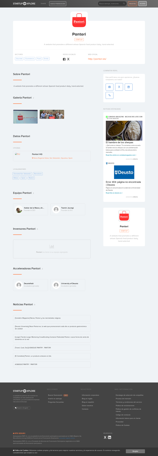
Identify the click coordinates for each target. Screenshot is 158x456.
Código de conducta (123, 415)
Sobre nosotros (87, 405)
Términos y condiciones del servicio (129, 402)
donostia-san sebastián (22, 174)
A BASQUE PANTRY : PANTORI (26, 364)
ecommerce (29, 59)
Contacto (85, 409)
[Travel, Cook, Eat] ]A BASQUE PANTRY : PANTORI (33, 348)
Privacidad (119, 422)
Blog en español (88, 402)
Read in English (22, 408)
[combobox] (112, 3)
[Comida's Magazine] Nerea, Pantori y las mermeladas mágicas (38, 318)
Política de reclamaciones (125, 405)
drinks (46, 59)
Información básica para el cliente (128, 418)
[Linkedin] (109, 437)
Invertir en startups (55, 399)
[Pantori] (52, 114)
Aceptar (135, 451)
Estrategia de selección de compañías (129, 395)
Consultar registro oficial (67, 438)
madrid (31, 178)
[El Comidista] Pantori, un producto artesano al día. (33, 356)
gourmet (19, 59)
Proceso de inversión (123, 399)
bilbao (16, 178)
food (39, 59)
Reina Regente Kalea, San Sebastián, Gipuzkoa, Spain (53, 158)
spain (23, 178)
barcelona (38, 174)
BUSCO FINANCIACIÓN (58, 4)
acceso (142, 3)
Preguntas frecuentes (56, 402)
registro (132, 4)
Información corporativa (90, 395)
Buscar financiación (57, 395)
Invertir (43, 3)
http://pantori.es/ (97, 58)
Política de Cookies (123, 425)
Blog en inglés (87, 399)
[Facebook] (64, 59)
